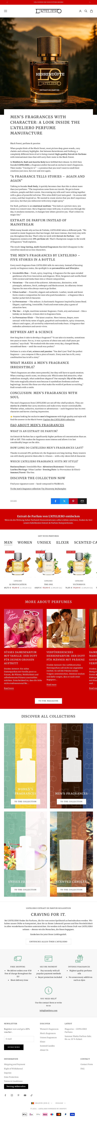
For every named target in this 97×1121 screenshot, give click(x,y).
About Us (44, 1050)
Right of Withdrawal (13, 1069)
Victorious (79, 584)
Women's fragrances (49, 1029)
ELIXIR (62, 542)
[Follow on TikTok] (31, 1095)
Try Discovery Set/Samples (53, 489)
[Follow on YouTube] (25, 1095)
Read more (9, 688)
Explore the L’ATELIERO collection (59, 419)
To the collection (26, 801)
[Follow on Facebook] (5, 1095)
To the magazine (48, 701)
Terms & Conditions (13, 1081)
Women (25, 542)
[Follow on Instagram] (12, 1095)
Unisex (44, 542)
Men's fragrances (48, 1033)
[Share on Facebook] (55, 501)
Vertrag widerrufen (16, 1086)
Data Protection (11, 1077)
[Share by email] (82, 501)
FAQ (82, 1069)
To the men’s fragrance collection (25, 489)
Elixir (42, 1042)
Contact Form (87, 1064)
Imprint (7, 1073)
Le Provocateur (18, 584)
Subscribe (14, 1047)
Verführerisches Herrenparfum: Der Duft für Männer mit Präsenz (66, 656)
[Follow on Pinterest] (18, 1095)
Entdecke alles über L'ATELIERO (48, 942)
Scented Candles (47, 1046)
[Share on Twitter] (64, 501)
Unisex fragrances (48, 1037)
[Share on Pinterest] (73, 501)
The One (48, 584)
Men (8, 542)
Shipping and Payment (14, 1064)
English (59, 1103)
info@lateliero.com (48, 1010)
